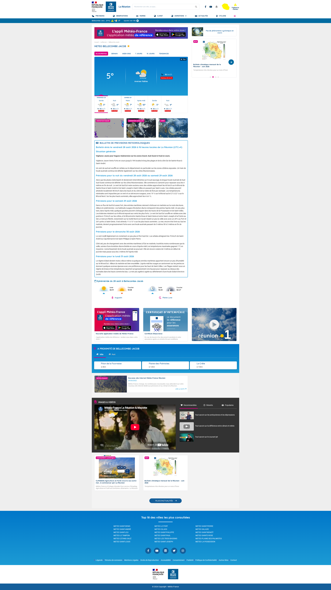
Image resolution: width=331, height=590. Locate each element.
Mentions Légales (131, 560)
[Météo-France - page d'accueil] (173, 574)
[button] (234, 15)
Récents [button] (209, 405)
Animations (179, 16)
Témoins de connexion (113, 560)
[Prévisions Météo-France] (111, 7)
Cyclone (222, 16)
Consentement (179, 560)
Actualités (203, 16)
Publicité (190, 560)
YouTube (210, 7)
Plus (184, 59)
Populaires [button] (229, 405)
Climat (160, 16)
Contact (233, 560)
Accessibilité (166, 560)
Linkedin (166, 551)
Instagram (183, 551)
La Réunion (103, 42)
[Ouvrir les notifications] (216, 6)
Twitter (174, 551)
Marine (142, 16)
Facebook (205, 7)
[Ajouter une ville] (138, 20)
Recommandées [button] (190, 405)
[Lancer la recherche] (196, 7)
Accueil (96, 42)
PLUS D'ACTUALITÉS (164, 501)
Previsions (100, 16)
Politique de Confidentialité (206, 560)
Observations (122, 16)
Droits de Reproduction (149, 560)
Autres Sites (223, 560)
